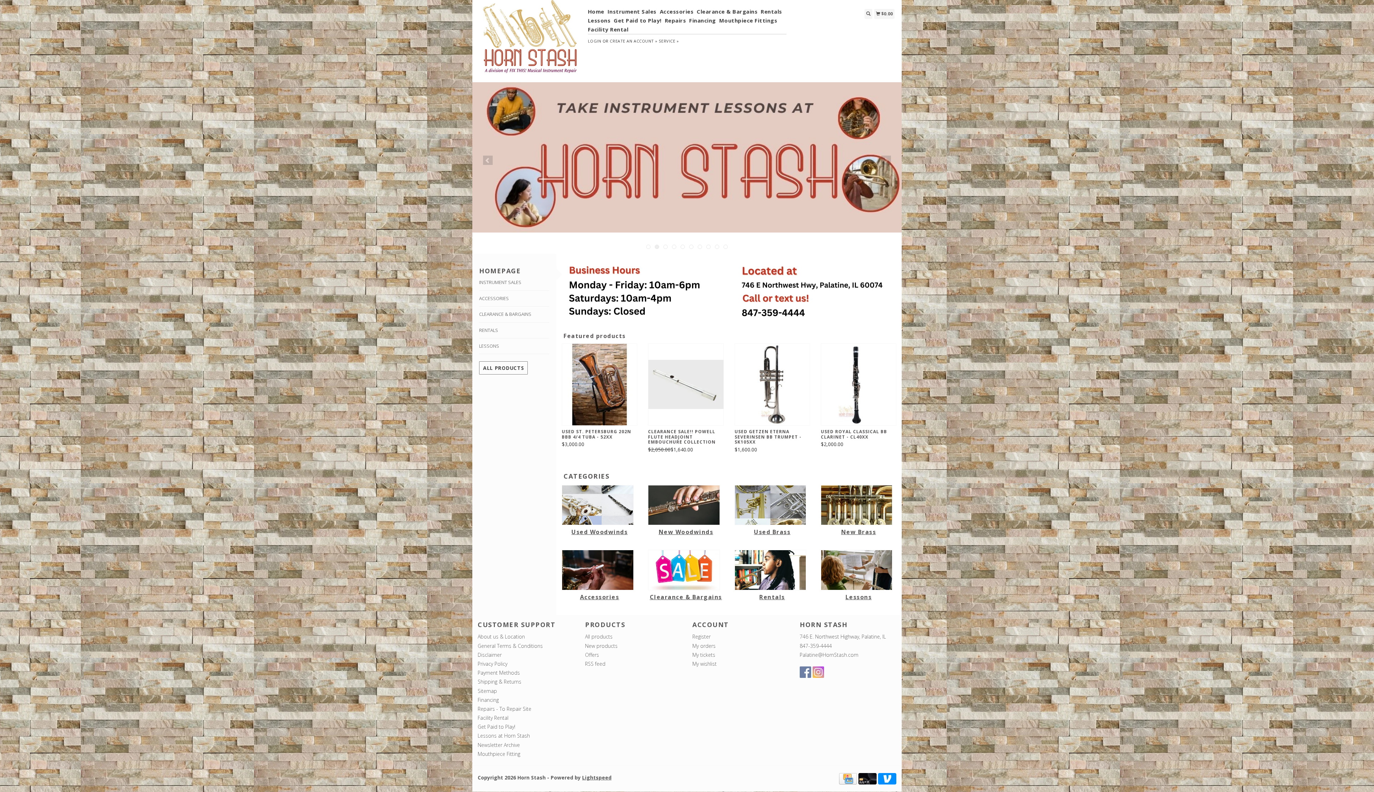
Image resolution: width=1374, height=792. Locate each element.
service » (669, 41)
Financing (702, 20)
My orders (704, 645)
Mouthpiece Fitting (499, 754)
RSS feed (595, 663)
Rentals (771, 11)
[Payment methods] (848, 778)
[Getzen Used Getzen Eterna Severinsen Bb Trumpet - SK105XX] (772, 385)
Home (596, 11)
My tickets (703, 654)
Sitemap (487, 691)
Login (594, 41)
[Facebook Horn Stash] (805, 672)
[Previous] (488, 160)
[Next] (886, 160)
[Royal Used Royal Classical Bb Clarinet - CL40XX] (858, 385)
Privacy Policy (492, 663)
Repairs (675, 20)
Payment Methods (499, 672)
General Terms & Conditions (510, 645)
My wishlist (704, 663)
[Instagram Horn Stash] (818, 672)
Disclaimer (490, 654)
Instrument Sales (632, 11)
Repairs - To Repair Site (504, 708)
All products (503, 368)
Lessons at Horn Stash (504, 735)
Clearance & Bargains (727, 11)
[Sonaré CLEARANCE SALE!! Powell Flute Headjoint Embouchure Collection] (685, 385)
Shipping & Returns (499, 681)
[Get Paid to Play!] (687, 157)
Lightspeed (597, 777)
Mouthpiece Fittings (748, 20)
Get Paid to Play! (638, 20)
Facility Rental (608, 29)
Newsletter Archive (499, 745)
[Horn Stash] (530, 40)
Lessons (599, 20)
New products (601, 645)
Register (701, 636)
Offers (592, 654)
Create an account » (633, 41)
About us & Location (501, 636)
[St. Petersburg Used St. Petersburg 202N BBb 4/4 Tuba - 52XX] (599, 385)
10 (725, 247)
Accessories (677, 11)
